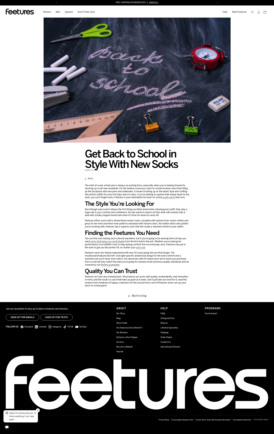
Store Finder (121, 323)
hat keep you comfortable (107, 242)
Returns (164, 323)
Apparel (69, 12)
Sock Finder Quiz (86, 12)
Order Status (166, 337)
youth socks (169, 197)
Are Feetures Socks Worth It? (129, 328)
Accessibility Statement (242, 420)
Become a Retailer (124, 347)
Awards (119, 352)
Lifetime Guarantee (169, 328)
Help (225, 12)
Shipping (164, 333)
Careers (120, 342)
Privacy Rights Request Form (182, 420)
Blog (118, 318)
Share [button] (90, 179)
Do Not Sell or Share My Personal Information (213, 420)
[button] (265, 12)
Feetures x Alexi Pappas (127, 337)
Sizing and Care (168, 318)
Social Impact (211, 313)
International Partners (170, 347)
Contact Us (165, 342)
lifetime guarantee (110, 265)
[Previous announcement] (56, 2)
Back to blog (139, 296)
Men (58, 12)
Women (47, 12)
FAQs (163, 313)
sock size (140, 248)
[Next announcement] (218, 2)
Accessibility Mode (260, 419)
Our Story (120, 313)
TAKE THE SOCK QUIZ (145, 3)
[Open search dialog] (252, 12)
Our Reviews (122, 333)
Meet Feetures (239, 12)
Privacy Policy (164, 420)
